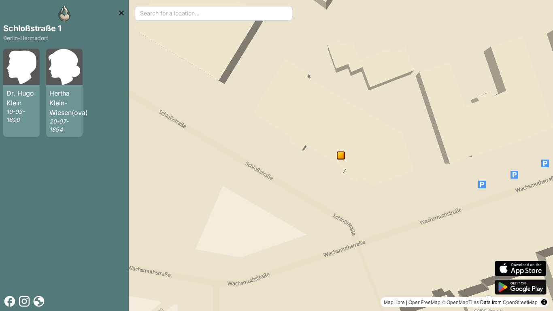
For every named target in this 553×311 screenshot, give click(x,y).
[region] (341, 155)
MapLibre (394, 301)
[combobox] (213, 13)
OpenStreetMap (520, 301)
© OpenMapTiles (460, 301)
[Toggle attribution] (544, 302)
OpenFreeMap (424, 301)
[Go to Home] (64, 13)
